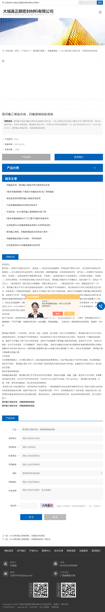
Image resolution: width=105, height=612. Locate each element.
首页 (17, 51)
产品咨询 (26, 157)
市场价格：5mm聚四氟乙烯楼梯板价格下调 (26, 212)
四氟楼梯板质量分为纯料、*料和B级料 (24, 238)
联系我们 (78, 157)
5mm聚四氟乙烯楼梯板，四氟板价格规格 (27, 536)
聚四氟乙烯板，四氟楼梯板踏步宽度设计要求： (28, 232)
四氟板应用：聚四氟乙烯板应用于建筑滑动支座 (28, 185)
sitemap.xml (22, 607)
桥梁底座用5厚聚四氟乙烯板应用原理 (23, 198)
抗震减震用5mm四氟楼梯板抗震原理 (23, 245)
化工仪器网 (44, 607)
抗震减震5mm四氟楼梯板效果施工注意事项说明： (29, 225)
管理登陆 (55, 607)
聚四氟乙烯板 (38, 51)
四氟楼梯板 (52, 51)
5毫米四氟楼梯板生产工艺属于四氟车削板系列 (28, 218)
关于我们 (21, 551)
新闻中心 (46, 551)
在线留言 (83, 551)
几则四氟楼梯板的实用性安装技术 (22, 205)
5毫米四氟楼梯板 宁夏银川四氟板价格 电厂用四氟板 (30, 191)
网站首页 (9, 551)
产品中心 (26, 51)
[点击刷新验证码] (47, 505)
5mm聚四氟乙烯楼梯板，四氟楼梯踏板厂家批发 (30, 539)
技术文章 (58, 551)
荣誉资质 (71, 551)
